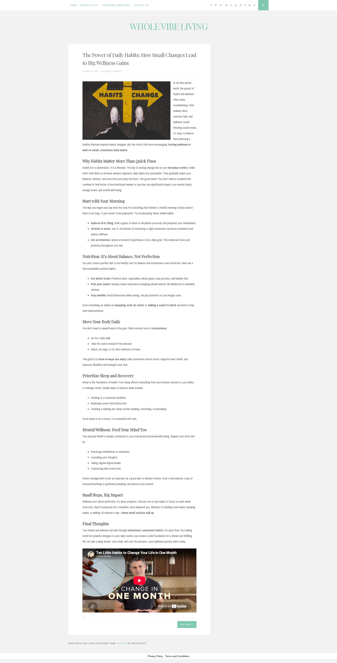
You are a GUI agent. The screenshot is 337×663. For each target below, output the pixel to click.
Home (73, 5)
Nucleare (122, 643)
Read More (185, 624)
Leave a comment (113, 71)
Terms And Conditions (116, 5)
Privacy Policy (89, 5)
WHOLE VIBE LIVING (169, 26)
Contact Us (141, 5)
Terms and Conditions (177, 656)
